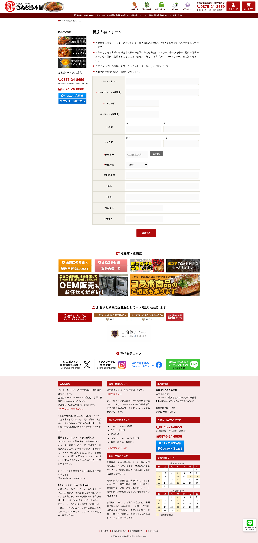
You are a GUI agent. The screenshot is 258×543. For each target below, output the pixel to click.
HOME (62, 21)
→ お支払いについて (117, 447)
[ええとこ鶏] (72, 54)
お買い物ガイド (161, 9)
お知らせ (175, 9)
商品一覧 (135, 9)
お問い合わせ (187, 9)
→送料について (114, 393)
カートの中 (248, 9)
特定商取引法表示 (119, 531)
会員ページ (233, 9)
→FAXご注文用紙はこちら (71, 408)
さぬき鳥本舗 (123, 536)
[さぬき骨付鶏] (72, 43)
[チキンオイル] (72, 65)
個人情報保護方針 (137, 531)
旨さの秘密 (147, 9)
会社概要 (104, 531)
